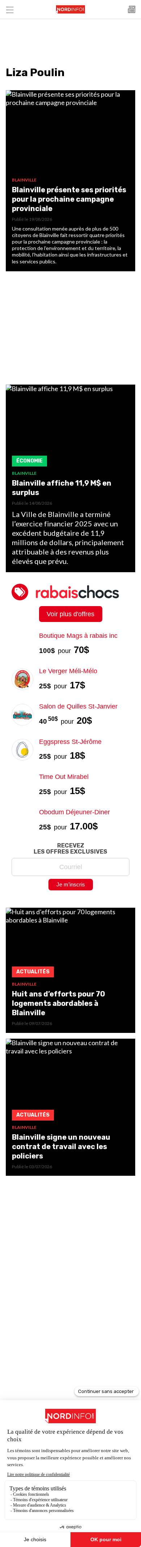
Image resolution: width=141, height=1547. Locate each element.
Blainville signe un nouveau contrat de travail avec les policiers (61, 1146)
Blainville (24, 180)
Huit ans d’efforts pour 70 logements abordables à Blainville (58, 1003)
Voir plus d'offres (70, 614)
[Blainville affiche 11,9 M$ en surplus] (70, 428)
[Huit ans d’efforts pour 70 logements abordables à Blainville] (70, 945)
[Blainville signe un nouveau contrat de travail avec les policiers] (70, 1082)
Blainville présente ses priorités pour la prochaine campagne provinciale (69, 199)
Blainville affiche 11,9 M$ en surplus (61, 488)
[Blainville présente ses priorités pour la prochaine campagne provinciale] (70, 133)
